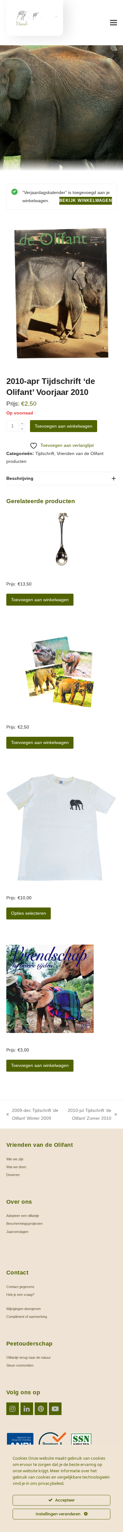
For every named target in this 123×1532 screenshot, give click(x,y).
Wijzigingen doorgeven (23, 1309)
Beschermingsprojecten (24, 1223)
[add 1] (22, 423)
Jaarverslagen (17, 1232)
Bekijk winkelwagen (85, 200)
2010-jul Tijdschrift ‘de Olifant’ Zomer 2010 (88, 1115)
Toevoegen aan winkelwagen (63, 426)
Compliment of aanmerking (26, 1316)
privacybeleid (50, 1483)
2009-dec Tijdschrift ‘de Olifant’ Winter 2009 (32, 1115)
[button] (113, 22)
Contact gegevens (20, 1287)
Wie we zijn (14, 1159)
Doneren (13, 1175)
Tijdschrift (44, 453)
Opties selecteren (28, 913)
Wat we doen (16, 1167)
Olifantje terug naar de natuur (28, 1357)
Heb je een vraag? (20, 1294)
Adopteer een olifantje (22, 1216)
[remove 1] (22, 428)
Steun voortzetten (19, 1365)
